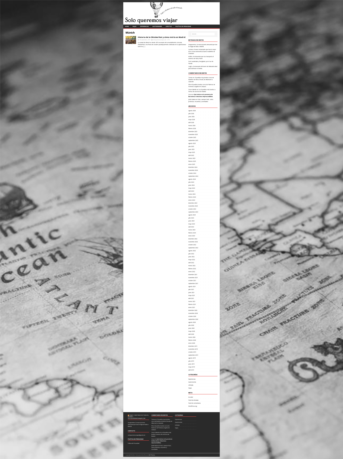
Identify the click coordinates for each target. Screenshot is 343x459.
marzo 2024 (191, 194)
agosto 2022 (192, 251)
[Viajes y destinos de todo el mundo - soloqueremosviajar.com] (171, 23)
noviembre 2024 (193, 170)
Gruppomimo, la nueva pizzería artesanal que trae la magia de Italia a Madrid (138, 424)
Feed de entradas (193, 400)
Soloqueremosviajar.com (159, 40)
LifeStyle (169, 26)
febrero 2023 (192, 233)
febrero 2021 (192, 304)
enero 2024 (191, 200)
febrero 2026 (192, 128)
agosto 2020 (192, 322)
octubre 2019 (192, 352)
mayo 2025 (191, 152)
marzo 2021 (191, 301)
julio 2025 (191, 146)
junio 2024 (191, 185)
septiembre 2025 (193, 140)
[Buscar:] (203, 34)
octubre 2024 (192, 173)
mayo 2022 (191, 259)
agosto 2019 (192, 358)
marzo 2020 (191, 337)
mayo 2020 (191, 331)
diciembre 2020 (192, 310)
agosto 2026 (192, 110)
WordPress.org (192, 406)
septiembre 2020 (193, 319)
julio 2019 (191, 361)
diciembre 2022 (192, 239)
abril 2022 (191, 262)
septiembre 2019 (193, 355)
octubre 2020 (192, 316)
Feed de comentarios (194, 403)
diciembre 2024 (192, 167)
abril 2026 (191, 122)
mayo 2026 (191, 119)
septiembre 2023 (193, 212)
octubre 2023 (192, 209)
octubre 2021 (192, 280)
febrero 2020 (192, 340)
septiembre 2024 (193, 176)
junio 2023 (191, 221)
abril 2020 (191, 334)
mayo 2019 (191, 367)
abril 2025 (191, 155)
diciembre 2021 (192, 274)
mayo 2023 (191, 224)
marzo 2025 (191, 158)
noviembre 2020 (193, 313)
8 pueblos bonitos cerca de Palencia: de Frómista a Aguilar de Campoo (160, 427)
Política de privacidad (183, 26)
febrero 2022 (192, 268)
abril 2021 (191, 298)
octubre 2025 (192, 137)
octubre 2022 (192, 245)
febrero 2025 (192, 161)
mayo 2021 (191, 295)
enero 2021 (191, 307)
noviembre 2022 (193, 242)
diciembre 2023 (192, 203)
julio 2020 (191, 325)
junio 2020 (191, 328)
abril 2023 (191, 227)
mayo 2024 (191, 188)
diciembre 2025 (192, 131)
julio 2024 (191, 182)
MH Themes (152, 455)
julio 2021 (191, 289)
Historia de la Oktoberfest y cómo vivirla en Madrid (161, 37)
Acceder (190, 397)
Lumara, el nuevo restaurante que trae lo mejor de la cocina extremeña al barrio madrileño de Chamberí (202, 51)
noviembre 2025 (193, 134)
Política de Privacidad (133, 443)
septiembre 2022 (193, 248)
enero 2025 (191, 164)
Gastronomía (157, 26)
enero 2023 (191, 236)
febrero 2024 (192, 197)
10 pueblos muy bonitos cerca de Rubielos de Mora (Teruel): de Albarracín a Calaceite (201, 79)
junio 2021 (191, 292)
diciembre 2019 (192, 346)
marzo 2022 (191, 265)
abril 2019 (191, 370)
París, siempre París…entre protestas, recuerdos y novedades (161, 447)
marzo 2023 (191, 230)
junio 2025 (191, 149)
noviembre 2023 (193, 206)
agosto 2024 (192, 179)
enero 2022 (191, 271)
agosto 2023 (192, 215)
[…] (144, 46)
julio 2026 (191, 113)
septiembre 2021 (193, 283)
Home (127, 26)
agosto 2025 (192, 143)
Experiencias (144, 26)
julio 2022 (191, 254)
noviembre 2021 (193, 277)
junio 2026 (191, 116)
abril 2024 (191, 191)
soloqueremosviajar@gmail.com (136, 435)
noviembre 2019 (193, 349)
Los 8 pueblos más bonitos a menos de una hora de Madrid (161, 434)
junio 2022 (191, 256)
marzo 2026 (191, 125)
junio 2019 (191, 364)
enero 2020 (191, 343)
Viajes (134, 26)
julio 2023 (191, 218)
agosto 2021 (192, 286)
